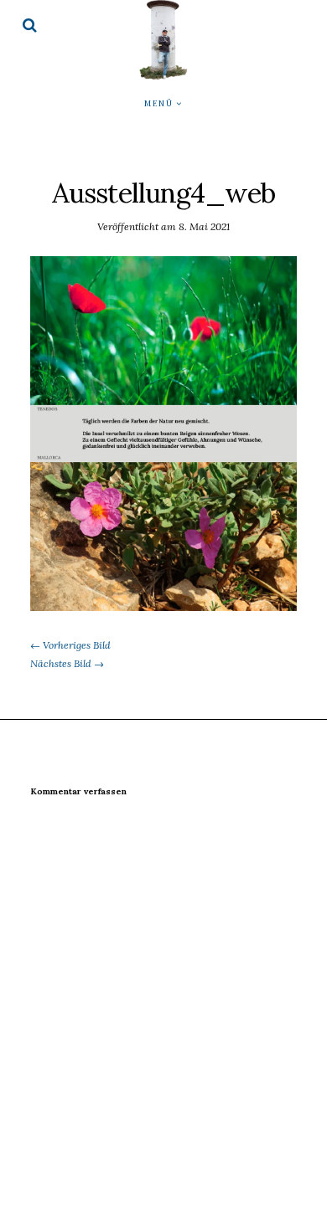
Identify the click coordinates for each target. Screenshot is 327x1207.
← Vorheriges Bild (70, 645)
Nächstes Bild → (67, 663)
